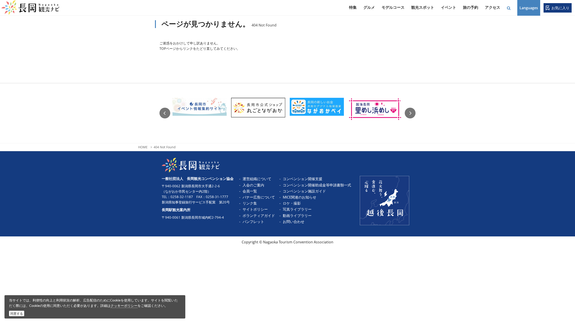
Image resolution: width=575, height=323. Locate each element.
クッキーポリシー (124, 305)
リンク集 (250, 203)
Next (410, 113)
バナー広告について (259, 197)
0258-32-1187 (181, 196)
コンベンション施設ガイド (304, 191)
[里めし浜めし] (375, 113)
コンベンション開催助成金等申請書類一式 (317, 185)
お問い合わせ (293, 221)
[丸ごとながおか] (258, 113)
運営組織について (257, 178)
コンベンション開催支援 (302, 178)
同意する (16, 313)
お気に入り (560, 7)
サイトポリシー (255, 209)
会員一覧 (250, 191)
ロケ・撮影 (292, 203)
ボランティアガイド (259, 215)
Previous (164, 113)
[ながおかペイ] (317, 113)
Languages (529, 7)
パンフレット (253, 221)
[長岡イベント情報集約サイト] (199, 113)
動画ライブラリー (297, 215)
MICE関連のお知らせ (299, 197)
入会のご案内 (253, 185)
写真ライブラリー (297, 209)
